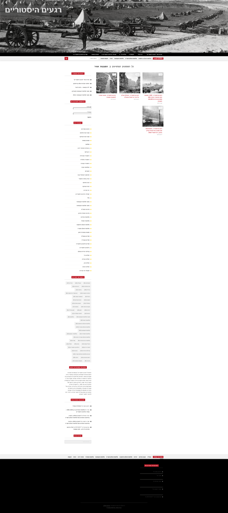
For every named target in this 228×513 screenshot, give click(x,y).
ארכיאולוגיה (86, 286)
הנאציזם (87, 171)
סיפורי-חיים (86, 347)
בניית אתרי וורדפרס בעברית (114, 507)
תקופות (132, 54)
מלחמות (71, 317)
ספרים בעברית (86, 240)
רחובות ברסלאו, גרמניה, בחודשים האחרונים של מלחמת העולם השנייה (150, 483)
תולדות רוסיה (86, 266)
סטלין (69, 344)
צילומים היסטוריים (85, 247)
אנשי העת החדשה (85, 133)
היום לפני (87, 152)
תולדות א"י (123, 54)
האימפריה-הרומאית (71, 293)
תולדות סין (87, 263)
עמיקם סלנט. (106, 505)
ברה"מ (87, 289)
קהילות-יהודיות (85, 350)
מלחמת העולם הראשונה (83, 224)
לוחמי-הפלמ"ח (77, 313)
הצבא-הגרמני (85, 306)
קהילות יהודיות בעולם (147, 58)
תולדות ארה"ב (86, 259)
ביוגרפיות (75, 286)
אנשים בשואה (95, 54)
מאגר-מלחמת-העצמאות (83, 317)
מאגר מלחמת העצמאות (83, 201)
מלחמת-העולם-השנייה (131, 58)
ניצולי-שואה (86, 344)
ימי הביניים (87, 190)
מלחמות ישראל (85, 221)
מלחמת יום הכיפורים (84, 340)
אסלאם (88, 144)
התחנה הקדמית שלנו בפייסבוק (81, 83)
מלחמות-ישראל (85, 320)
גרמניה (78, 289)
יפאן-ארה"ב (70, 310)
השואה (75, 306)
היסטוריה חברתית (85, 155)
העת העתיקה (86, 186)
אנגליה (78, 283)
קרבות (74, 350)
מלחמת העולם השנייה (84, 228)
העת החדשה (86, 182)
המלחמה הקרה (85, 167)
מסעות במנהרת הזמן (84, 232)
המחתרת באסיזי (76, 406)
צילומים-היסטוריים (73, 347)
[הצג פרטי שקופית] (114, 26)
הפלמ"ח (87, 303)
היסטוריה (159, 58)
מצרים (72, 340)
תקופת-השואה (104, 58)
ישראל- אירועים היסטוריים (109, 54)
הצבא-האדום (76, 303)
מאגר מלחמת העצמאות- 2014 (81, 95)
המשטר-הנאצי (77, 296)
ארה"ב (69, 283)
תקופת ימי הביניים (85, 270)
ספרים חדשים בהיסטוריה (80, 54)
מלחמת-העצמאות (119, 58)
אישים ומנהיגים (85, 129)
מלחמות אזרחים (85, 217)
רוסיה (111, 58)
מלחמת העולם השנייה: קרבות (82, 337)
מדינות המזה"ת (85, 209)
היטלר (87, 296)
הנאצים (87, 300)
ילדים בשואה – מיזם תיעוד (82, 87)
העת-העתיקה (77, 300)
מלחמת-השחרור (85, 333)
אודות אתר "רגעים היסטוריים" (154, 54)
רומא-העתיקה (85, 357)
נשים (76, 344)
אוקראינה (87, 283)
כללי (88, 198)
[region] (114, 26)
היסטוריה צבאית (85, 163)
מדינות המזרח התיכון (84, 213)
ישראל (87, 313)
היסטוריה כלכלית (85, 159)
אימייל (89, 112)
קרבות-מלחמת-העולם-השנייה (81, 354)
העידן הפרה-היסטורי (84, 178)
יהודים (87, 310)
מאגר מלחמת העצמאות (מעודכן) (81, 91)
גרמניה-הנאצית (85, 293)
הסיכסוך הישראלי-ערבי (83, 175)
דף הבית (140, 54)
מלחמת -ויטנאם (72, 333)
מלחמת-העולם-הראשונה (83, 323)
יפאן (79, 310)
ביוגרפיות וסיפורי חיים (84, 148)
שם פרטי (89, 106)
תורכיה (87, 360)
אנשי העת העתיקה (85, 136)
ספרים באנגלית (85, 236)
